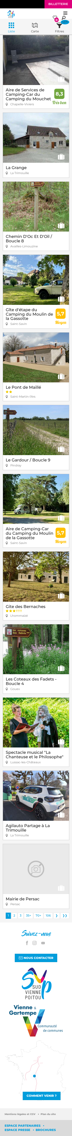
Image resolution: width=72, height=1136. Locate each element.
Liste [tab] (11, 31)
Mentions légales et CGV (20, 1114)
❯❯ (64, 915)
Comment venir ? (42, 1096)
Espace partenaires (23, 1125)
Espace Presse (18, 1130)
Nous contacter (38, 958)
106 (48, 915)
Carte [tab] (35, 31)
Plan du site (48, 1114)
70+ (38, 915)
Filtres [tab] (59, 31)
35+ (28, 915)
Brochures (46, 1130)
